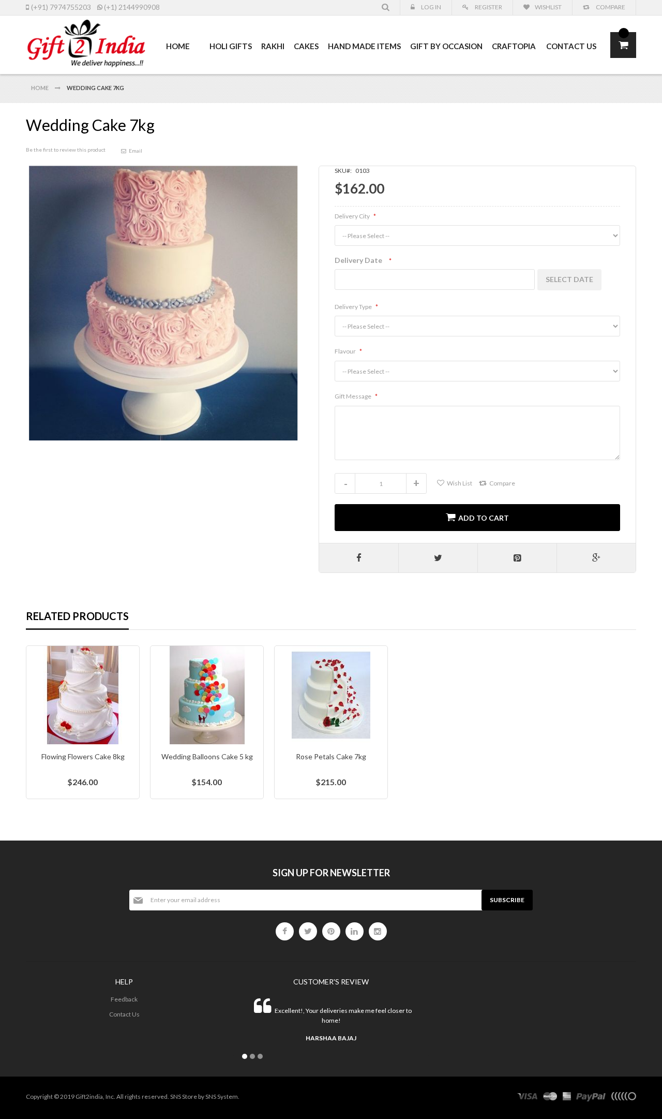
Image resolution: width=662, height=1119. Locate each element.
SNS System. (222, 1096)
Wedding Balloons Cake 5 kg (207, 756)
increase (416, 483)
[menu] (381, 46)
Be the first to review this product (66, 149)
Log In (430, 7)
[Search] (385, 7)
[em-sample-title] (285, 931)
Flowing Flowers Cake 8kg (83, 756)
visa (527, 1097)
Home (40, 87)
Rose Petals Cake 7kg (331, 756)
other (623, 1097)
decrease (345, 483)
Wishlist (548, 7)
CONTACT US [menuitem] (571, 46)
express (567, 1097)
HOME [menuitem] (178, 46)
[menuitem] (200, 41)
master (550, 1097)
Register (488, 7)
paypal (591, 1097)
